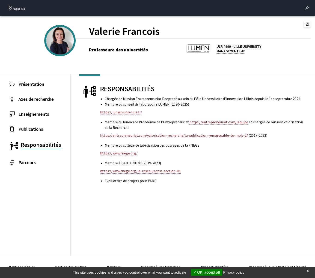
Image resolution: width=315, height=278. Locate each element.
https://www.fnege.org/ (119, 153)
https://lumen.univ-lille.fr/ (121, 112)
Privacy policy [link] (233, 272)
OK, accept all (208, 272)
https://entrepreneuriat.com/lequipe (218, 122)
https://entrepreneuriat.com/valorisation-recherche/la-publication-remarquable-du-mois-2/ (174, 135)
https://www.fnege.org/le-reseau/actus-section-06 (140, 171)
